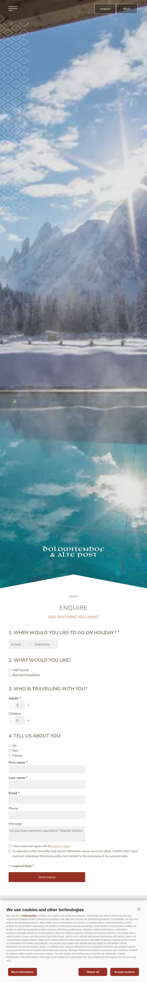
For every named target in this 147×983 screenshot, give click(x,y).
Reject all (93, 971)
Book (126, 9)
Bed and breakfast (26, 675)
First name (17, 762)
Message (15, 824)
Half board (20, 670)
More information (22, 971)
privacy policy (61, 846)
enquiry (105, 9)
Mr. (14, 745)
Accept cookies (124, 971)
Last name (17, 778)
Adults (14, 698)
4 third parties (28, 915)
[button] (138, 909)
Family (17, 755)
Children (15, 713)
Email (13, 793)
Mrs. (15, 750)
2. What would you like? (40, 660)
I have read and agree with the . (41, 846)
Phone (13, 808)
